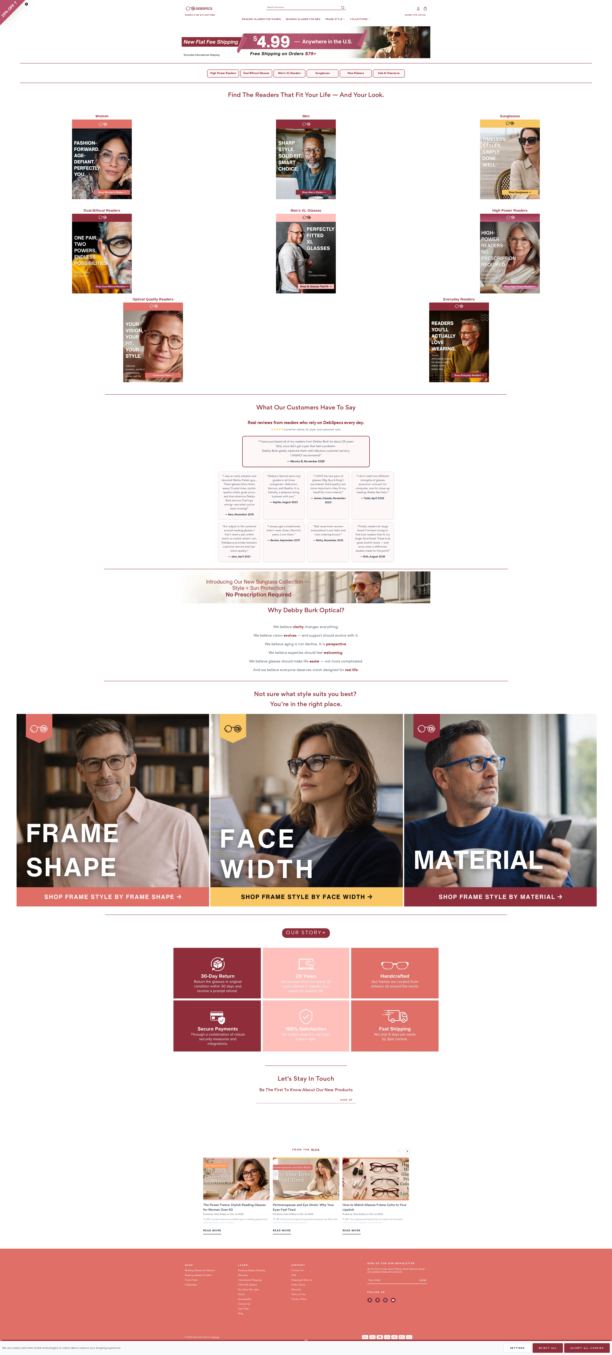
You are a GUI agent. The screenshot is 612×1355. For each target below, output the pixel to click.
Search (343, 7)
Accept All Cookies (587, 1348)
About (241, 1294)
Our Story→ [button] (306, 933)
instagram (385, 1300)
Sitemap (215, 1337)
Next (407, 1151)
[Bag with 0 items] (425, 8)
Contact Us (244, 1304)
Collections (358, 19)
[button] (306, 42)
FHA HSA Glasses (247, 1285)
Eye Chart (243, 1309)
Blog (315, 1150)
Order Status (298, 1285)
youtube (393, 1300)
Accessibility (244, 1299)
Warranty (243, 1275)
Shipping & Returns (301, 1280)
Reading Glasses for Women (261, 19)
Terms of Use (298, 1294)
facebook (369, 1300)
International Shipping (250, 1280)
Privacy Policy (299, 1299)
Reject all (548, 1348)
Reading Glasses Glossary (251, 1271)
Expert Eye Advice (415, 15)
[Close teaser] (26, 4)
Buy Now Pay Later (248, 1290)
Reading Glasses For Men (303, 19)
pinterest (377, 1300)
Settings (517, 1348)
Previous (400, 1151)
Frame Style (333, 19)
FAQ (293, 1275)
